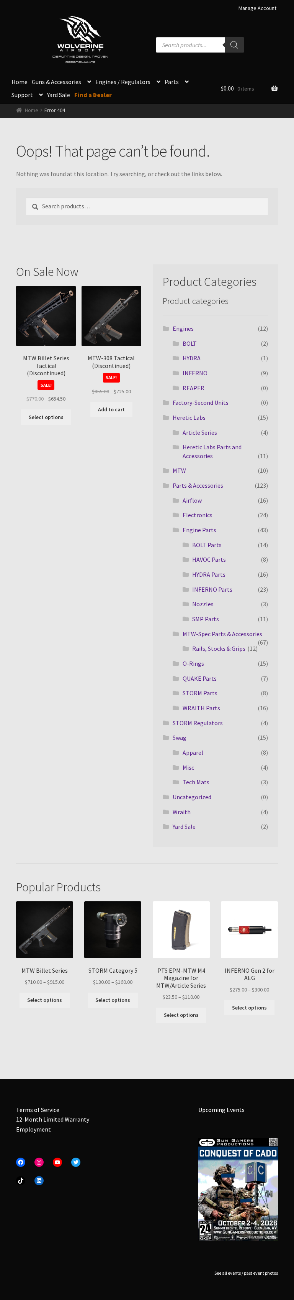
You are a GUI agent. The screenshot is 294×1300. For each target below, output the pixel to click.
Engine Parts (199, 530)
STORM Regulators (198, 723)
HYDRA (192, 358)
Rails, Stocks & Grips (218, 648)
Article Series (200, 432)
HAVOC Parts (209, 559)
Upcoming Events (221, 1110)
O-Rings (193, 663)
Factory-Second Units (201, 402)
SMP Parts (205, 619)
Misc (188, 767)
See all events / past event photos (246, 1273)
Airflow (192, 500)
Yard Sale (58, 95)
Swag (179, 737)
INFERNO (195, 373)
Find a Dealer (93, 95)
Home (19, 82)
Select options (46, 417)
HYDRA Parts (208, 574)
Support (22, 95)
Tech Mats (196, 782)
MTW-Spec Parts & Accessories (222, 634)
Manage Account (257, 8)
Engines (183, 328)
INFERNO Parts (212, 589)
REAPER (193, 388)
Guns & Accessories (56, 82)
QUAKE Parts (200, 678)
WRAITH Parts (201, 708)
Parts (172, 82)
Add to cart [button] (111, 409)
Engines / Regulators (122, 82)
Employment (33, 1129)
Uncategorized (192, 797)
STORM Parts (200, 693)
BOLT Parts (207, 545)
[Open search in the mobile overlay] (200, 45)
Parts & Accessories (198, 485)
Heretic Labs (189, 417)
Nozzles (203, 604)
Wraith (182, 812)
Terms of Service (37, 1110)
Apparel (193, 752)
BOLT (190, 343)
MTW (179, 470)
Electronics (197, 515)
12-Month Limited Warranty (52, 1119)
